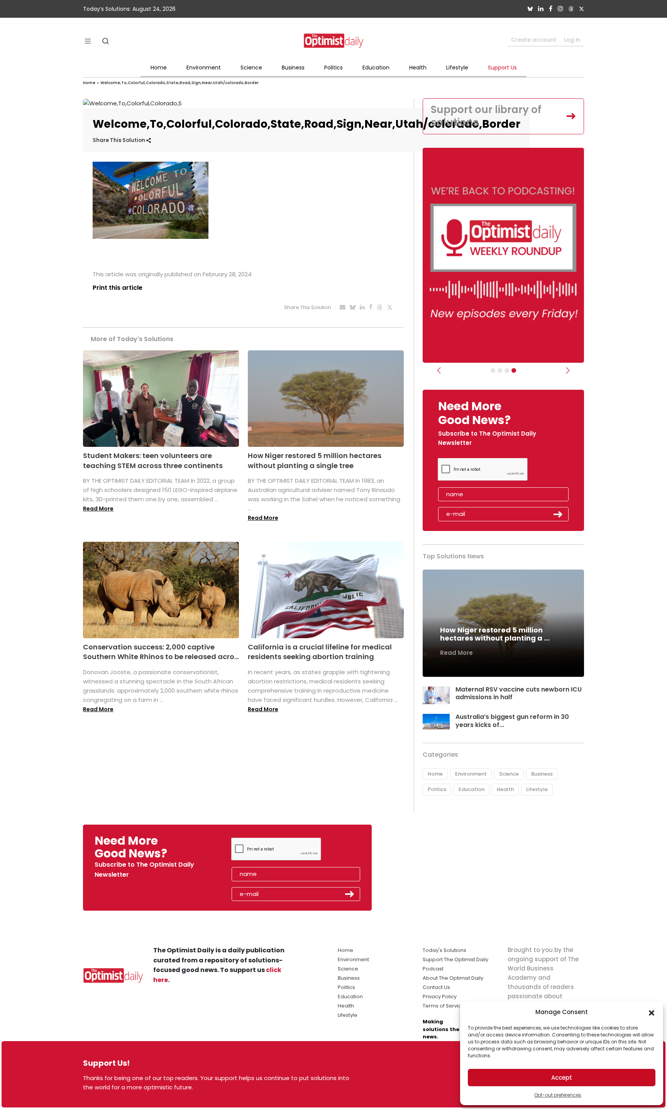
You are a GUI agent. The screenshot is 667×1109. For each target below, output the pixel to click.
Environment (203, 67)
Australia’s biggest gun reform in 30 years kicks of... (512, 720)
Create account (533, 40)
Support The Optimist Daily (455, 959)
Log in (572, 40)
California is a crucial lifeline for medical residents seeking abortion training (320, 651)
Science (251, 67)
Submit (558, 514)
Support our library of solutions (486, 116)
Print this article (117, 287)
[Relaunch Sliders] (513, 370)
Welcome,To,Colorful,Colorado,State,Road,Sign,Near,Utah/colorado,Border (179, 83)
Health (418, 67)
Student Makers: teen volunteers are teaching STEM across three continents (153, 460)
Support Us (502, 67)
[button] (651, 1012)
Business (293, 67)
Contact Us (436, 987)
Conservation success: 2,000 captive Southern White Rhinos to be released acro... (161, 651)
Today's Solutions (444, 950)
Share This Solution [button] (119, 140)
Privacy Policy (440, 996)
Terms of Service (444, 1005)
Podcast (433, 968)
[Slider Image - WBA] (500, 370)
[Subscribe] (493, 370)
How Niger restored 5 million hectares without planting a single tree (314, 460)
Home (159, 67)
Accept (561, 1077)
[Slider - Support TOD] (506, 370)
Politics (333, 67)
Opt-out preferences (557, 1095)
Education (375, 67)
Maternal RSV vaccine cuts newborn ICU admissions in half (518, 693)
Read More (98, 508)
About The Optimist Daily (453, 978)
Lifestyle (457, 67)
